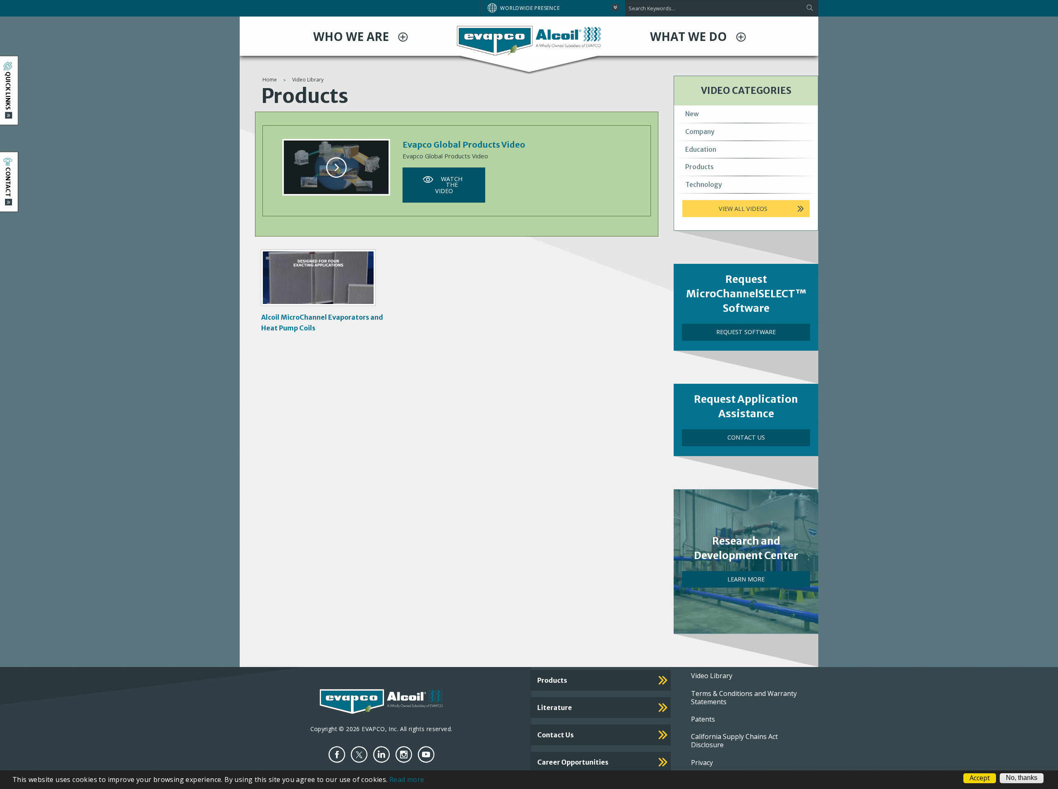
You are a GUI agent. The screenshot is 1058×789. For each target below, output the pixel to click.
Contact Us (746, 437)
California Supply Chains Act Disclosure (734, 740)
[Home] (529, 40)
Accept (980, 778)
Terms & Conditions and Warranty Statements (744, 697)
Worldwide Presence (530, 8)
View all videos (743, 209)
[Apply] (809, 8)
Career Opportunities (572, 762)
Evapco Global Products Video (464, 144)
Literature (554, 707)
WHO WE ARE (352, 36)
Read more (406, 779)
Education (700, 149)
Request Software (746, 332)
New (692, 114)
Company (700, 131)
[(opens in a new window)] (336, 754)
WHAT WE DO (690, 36)
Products (699, 167)
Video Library (308, 79)
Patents (703, 719)
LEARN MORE (746, 579)
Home (269, 79)
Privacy (702, 762)
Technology (703, 184)
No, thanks (1021, 778)
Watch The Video (448, 185)
